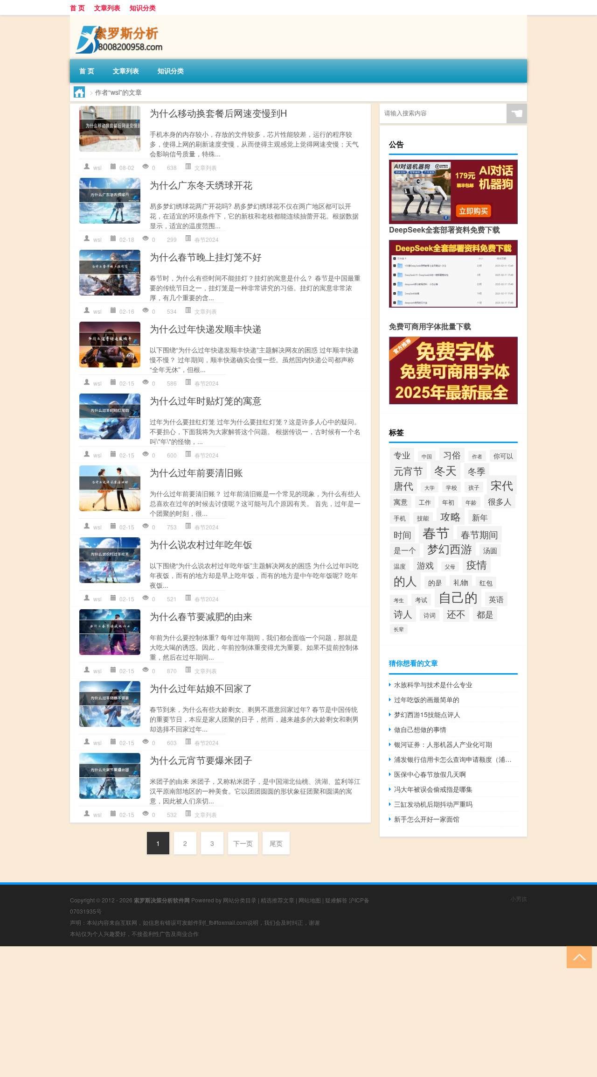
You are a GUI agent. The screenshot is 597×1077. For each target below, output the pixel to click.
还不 (456, 613)
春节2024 (206, 239)
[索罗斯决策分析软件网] (119, 18)
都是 (485, 614)
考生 (399, 600)
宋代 (502, 485)
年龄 (471, 502)
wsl (97, 167)
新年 (480, 517)
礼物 (460, 582)
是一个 (405, 550)
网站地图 (309, 900)
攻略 (450, 516)
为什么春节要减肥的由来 (201, 616)
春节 (436, 532)
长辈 (399, 629)
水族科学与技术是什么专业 (433, 684)
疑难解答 (336, 900)
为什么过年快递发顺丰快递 (206, 328)
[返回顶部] (577, 956)
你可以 (503, 455)
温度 (400, 566)
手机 (400, 518)
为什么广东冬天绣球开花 (201, 184)
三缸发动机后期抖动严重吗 (433, 804)
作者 (477, 456)
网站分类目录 (240, 900)
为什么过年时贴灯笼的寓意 (206, 400)
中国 (427, 456)
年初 (448, 502)
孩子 (473, 487)
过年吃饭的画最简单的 (426, 699)
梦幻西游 (449, 548)
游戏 (425, 565)
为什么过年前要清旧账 (196, 472)
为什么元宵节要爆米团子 (201, 760)
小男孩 (518, 898)
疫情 (476, 564)
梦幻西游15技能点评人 (427, 714)
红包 (486, 582)
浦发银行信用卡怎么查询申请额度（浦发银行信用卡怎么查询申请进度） (456, 759)
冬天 (445, 470)
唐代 (403, 486)
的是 (435, 582)
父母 (450, 566)
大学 (429, 487)
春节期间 (479, 534)
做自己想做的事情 (420, 729)
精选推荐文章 (277, 900)
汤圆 (490, 550)
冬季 (477, 471)
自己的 (458, 596)
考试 (421, 599)
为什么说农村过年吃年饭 (201, 544)
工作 (425, 502)
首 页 (77, 7)
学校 (451, 487)
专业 (402, 455)
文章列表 (107, 7)
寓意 (401, 502)
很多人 (500, 501)
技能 (423, 518)
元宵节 (408, 471)
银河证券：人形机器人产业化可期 (443, 744)
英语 (496, 599)
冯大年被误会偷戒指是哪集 (433, 789)
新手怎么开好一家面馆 (426, 819)
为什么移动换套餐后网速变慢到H (218, 113)
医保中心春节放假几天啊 (430, 774)
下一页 (243, 843)
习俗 (452, 454)
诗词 (429, 615)
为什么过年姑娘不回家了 (201, 688)
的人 (405, 580)
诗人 (403, 613)
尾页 (276, 843)
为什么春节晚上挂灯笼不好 (206, 256)
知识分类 (143, 7)
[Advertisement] (280, 1011)
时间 (402, 534)
